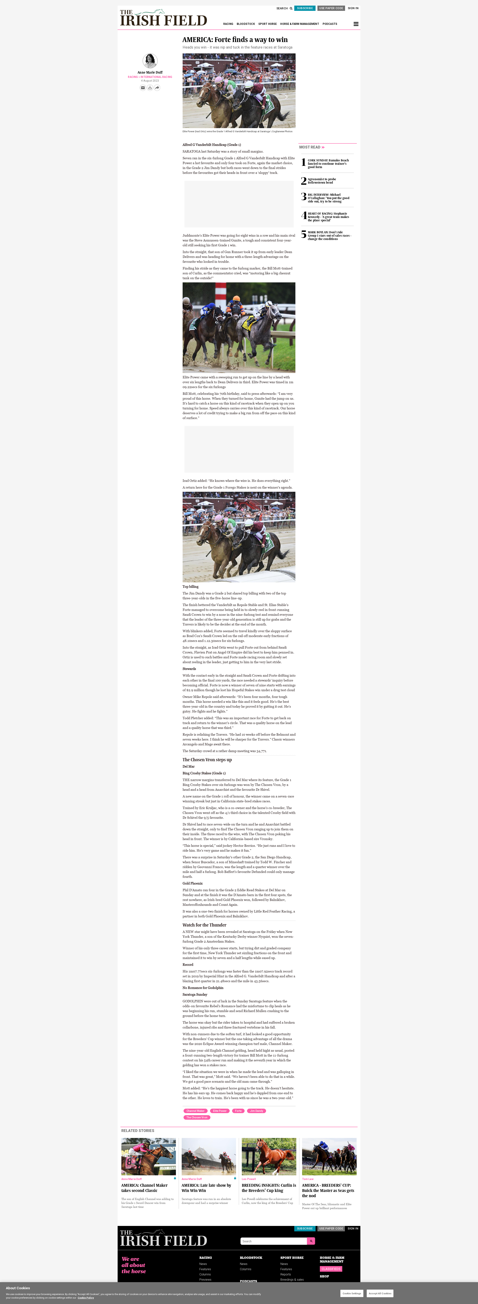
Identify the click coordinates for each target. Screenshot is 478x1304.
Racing (133, 76)
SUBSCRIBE (305, 8)
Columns (205, 1274)
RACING (228, 23)
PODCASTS (330, 23)
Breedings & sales (292, 1279)
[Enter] (311, 1241)
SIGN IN (353, 8)
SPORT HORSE (267, 23)
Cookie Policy (86, 1297)
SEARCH (282, 8)
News (203, 1264)
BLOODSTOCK (246, 23)
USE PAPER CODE (331, 8)
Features (205, 1269)
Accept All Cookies (380, 1293)
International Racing (156, 76)
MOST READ (309, 147)
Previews (205, 1279)
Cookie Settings (352, 1293)
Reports (285, 1274)
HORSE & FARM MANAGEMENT (300, 23)
